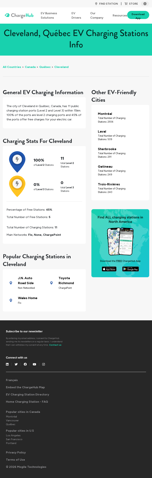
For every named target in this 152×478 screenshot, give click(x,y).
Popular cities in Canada (23, 412)
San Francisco (14, 439)
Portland (11, 443)
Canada (30, 67)
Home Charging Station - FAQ (27, 401)
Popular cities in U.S (20, 430)
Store (133, 3)
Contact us (55, 345)
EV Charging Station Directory (27, 394)
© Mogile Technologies (26, 467)
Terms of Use (15, 459)
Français (12, 380)
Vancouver (12, 420)
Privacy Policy (16, 452)
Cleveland (61, 67)
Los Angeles (13, 435)
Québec (45, 67)
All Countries (12, 67)
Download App (138, 16)
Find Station (108, 3)
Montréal (11, 416)
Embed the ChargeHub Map (25, 387)
